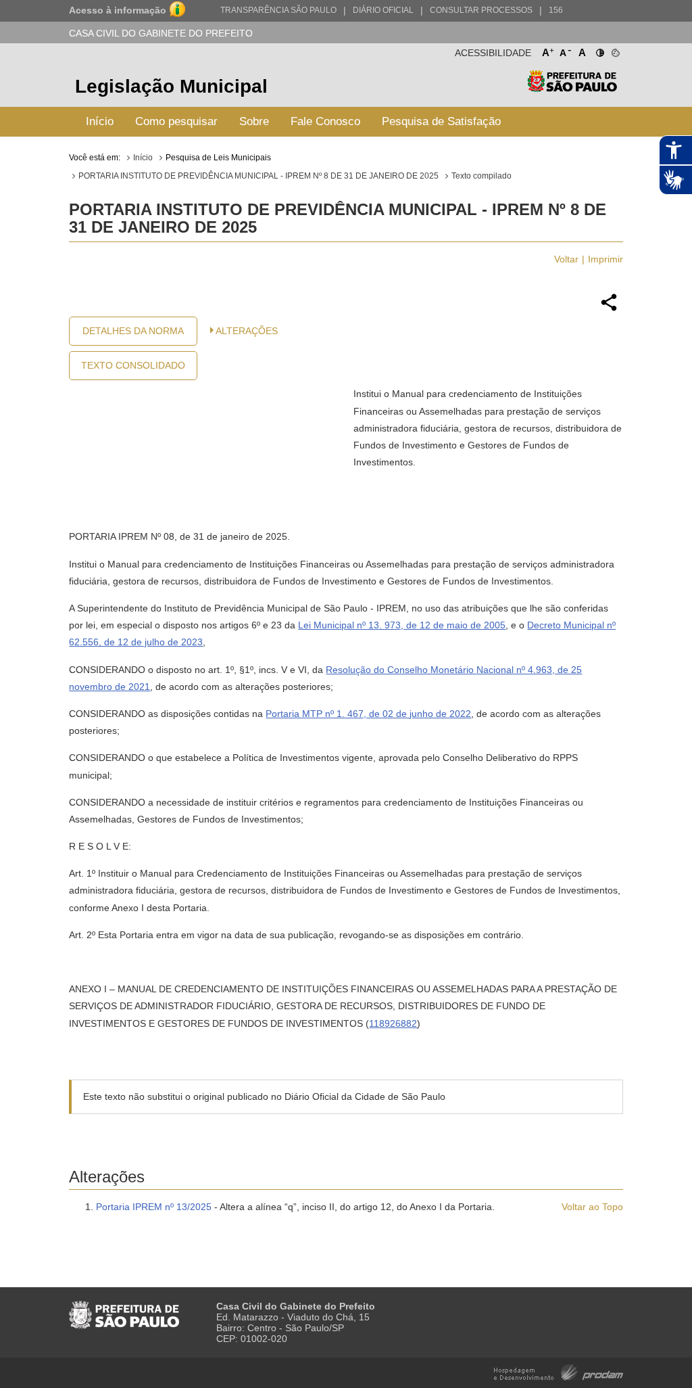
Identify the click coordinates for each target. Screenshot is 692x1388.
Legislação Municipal (171, 86)
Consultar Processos (481, 10)
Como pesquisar (176, 121)
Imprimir (605, 259)
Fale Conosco (325, 121)
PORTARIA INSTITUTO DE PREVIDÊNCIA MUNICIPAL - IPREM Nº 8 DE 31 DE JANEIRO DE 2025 (258, 176)
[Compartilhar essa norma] (608, 309)
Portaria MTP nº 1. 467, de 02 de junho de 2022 (368, 713)
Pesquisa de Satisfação (441, 121)
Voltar (566, 259)
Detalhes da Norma (133, 330)
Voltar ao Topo (592, 1206)
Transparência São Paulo (278, 10)
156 (556, 10)
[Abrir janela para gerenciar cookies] (614, 50)
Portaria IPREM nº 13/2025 (154, 1206)
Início (100, 121)
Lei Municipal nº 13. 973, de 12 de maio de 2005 (401, 625)
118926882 (393, 1023)
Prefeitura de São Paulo (572, 88)
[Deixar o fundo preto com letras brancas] (599, 50)
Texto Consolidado (133, 365)
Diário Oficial (383, 10)
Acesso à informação (117, 10)
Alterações (247, 330)
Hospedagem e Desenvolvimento (558, 1371)
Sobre (254, 121)
